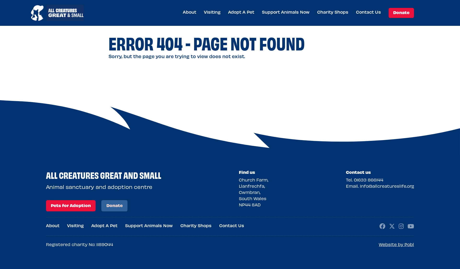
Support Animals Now (286, 12)
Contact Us (368, 12)
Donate (401, 12)
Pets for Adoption (71, 205)
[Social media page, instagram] (401, 226)
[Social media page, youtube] (411, 226)
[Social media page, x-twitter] (392, 226)
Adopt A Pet (241, 12)
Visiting (212, 12)
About (189, 12)
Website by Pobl (396, 244)
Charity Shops (332, 12)
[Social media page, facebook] (382, 226)
